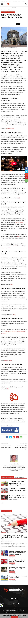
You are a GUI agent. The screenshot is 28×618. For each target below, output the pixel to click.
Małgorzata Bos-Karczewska (7, 540)
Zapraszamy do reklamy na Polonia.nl (11, 610)
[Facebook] (10, 603)
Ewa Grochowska (7, 20)
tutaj (19, 197)
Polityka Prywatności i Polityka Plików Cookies (14, 612)
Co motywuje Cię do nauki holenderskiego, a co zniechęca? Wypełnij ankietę (17, 483)
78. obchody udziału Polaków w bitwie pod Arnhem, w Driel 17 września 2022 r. (18, 497)
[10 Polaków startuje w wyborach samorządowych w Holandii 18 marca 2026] (14, 523)
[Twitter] (14, 603)
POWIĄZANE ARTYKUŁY (7, 477)
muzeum (3, 420)
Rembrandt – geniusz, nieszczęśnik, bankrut (6, 446)
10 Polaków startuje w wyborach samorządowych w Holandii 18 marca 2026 (14, 537)
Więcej (20, 616)
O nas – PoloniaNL (14, 609)
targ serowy (16, 420)
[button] (26, 4)
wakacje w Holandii (11, 421)
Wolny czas (12, 12)
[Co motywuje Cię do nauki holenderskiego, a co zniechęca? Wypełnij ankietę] (4, 483)
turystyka (3, 421)
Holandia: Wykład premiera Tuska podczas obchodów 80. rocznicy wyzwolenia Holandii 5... (17, 553)
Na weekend (7, 12)
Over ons (15, 1)
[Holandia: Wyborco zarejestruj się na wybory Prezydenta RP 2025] (4, 561)
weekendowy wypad (20, 421)
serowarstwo (9, 420)
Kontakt (23, 1)
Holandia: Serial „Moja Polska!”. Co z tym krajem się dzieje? (21, 447)
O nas (19, 1)
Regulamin (22, 610)
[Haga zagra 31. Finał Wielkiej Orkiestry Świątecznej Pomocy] (4, 490)
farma (11, 418)
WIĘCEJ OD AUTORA (19, 477)
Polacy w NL (3, 492)
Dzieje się (10, 9)
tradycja (22, 420)
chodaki (6, 418)
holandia (20, 418)
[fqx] (2, 605)
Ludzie (15, 9)
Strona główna (4, 9)
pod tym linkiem (10, 128)
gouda (15, 418)
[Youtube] (18, 603)
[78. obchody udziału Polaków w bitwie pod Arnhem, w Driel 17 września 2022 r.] (4, 497)
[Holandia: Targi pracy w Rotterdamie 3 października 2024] (4, 577)
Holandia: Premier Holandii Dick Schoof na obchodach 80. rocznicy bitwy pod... (18, 569)
